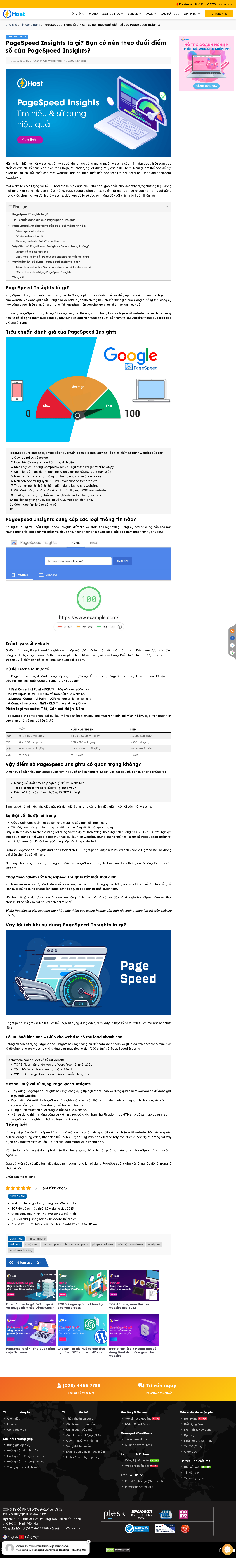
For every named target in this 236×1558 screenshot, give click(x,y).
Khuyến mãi (185, 4)
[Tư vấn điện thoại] (232, 630)
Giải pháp (190, 13)
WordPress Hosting (104, 13)
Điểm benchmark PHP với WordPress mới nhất (43, 1213)
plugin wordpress (102, 1244)
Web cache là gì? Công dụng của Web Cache (44, 1203)
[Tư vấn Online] (232, 652)
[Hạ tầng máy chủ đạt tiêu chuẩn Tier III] (166, 1514)
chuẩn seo (31, 1244)
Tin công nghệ (30, 24)
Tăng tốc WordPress (130, 1244)
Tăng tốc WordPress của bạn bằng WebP (43, 1069)
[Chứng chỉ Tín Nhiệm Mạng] (165, 1528)
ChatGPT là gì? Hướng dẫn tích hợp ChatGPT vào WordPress (54, 1224)
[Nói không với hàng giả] (185, 1528)
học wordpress (52, 1244)
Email (149, 13)
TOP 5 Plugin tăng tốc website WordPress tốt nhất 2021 (53, 1064)
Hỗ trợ (226, 4)
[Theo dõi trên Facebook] (220, 1550)
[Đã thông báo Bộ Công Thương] (137, 1528)
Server (133, 13)
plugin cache (27, 822)
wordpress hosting (20, 1250)
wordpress (154, 1244)
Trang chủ (10, 24)
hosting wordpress (76, 1244)
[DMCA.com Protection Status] (118, 1549)
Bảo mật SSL (170, 13)
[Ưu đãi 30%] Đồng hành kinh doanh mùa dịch (44, 1219)
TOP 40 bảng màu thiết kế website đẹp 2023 (42, 1208)
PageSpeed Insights (80, 190)
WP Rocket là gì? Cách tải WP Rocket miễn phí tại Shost (53, 1074)
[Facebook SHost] (232, 638)
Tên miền (75, 13)
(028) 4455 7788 (207, 4)
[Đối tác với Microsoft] (142, 1514)
